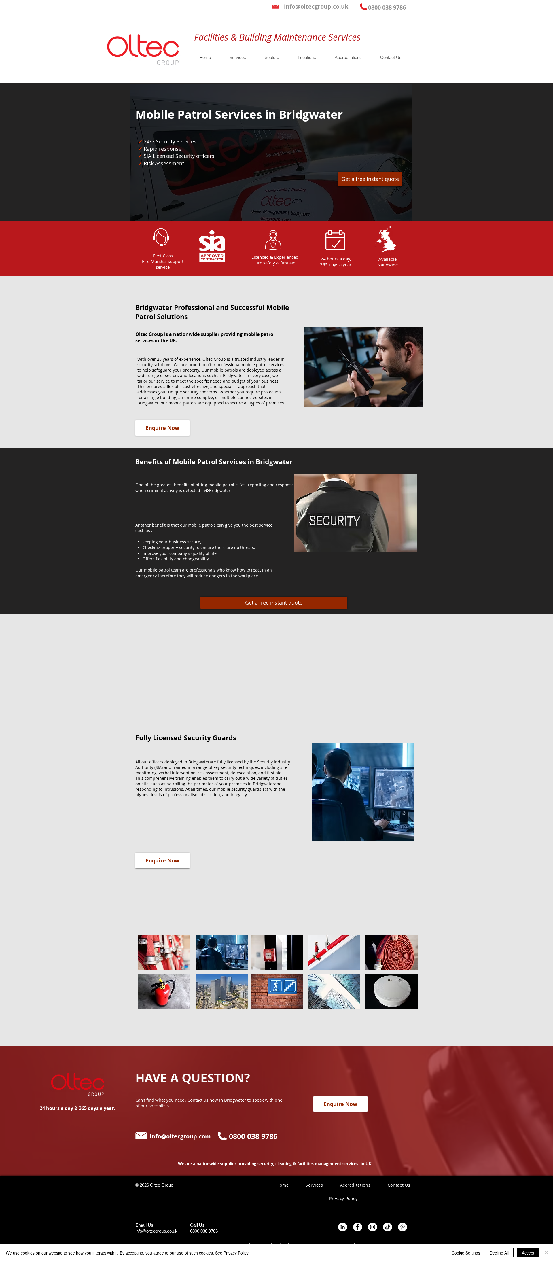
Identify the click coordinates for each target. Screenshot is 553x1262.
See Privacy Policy (232, 1253)
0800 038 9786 (204, 1231)
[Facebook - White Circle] (357, 1227)
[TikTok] (387, 1227)
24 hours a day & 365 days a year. (77, 1108)
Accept (528, 1253)
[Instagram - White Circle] (372, 1227)
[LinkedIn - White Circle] (342, 1227)
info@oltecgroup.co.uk (156, 1231)
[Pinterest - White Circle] (402, 1227)
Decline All (499, 1253)
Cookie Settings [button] (466, 1253)
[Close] (546, 1252)
